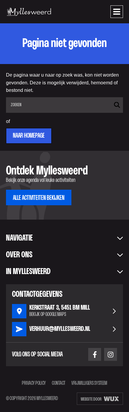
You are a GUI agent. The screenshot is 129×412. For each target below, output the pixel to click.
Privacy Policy (34, 383)
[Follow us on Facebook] (94, 354)
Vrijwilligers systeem (89, 383)
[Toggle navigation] (116, 11)
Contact (58, 383)
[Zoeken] (117, 105)
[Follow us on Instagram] (110, 354)
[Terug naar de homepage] (28, 11)
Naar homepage (29, 136)
